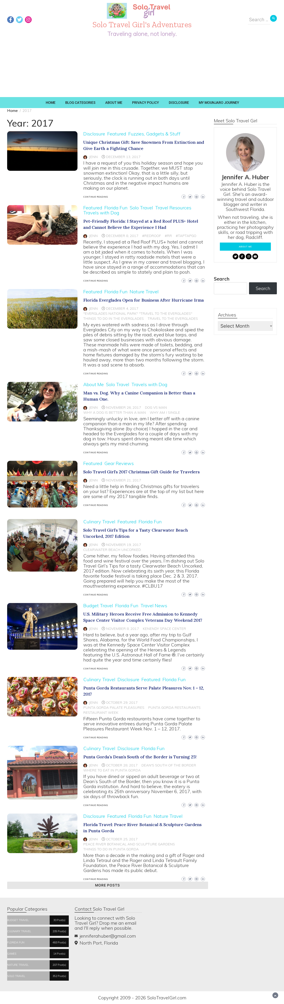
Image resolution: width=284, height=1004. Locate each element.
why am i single (165, 412)
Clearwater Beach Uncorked (112, 549)
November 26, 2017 (123, 407)
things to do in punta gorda (111, 849)
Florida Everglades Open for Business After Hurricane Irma (143, 300)
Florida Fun (116, 208)
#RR (168, 235)
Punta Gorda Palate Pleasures (113, 707)
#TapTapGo (186, 235)
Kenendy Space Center (164, 628)
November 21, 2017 (123, 480)
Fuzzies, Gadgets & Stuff (154, 134)
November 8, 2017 (122, 628)
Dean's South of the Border (168, 765)
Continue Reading (95, 196)
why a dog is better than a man (114, 412)
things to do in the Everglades (113, 318)
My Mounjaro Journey (219, 103)
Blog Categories (80, 103)
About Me (113, 103)
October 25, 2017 (122, 839)
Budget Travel (98, 605)
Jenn (93, 157)
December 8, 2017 (122, 235)
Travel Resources (173, 208)
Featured (116, 134)
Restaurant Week (100, 712)
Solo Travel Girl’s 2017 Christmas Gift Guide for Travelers (141, 472)
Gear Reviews (119, 463)
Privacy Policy (145, 103)
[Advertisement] (142, 68)
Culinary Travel (99, 521)
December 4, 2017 (122, 308)
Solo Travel (141, 208)
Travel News (153, 605)
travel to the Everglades (173, 318)
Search (222, 278)
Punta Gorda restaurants (174, 707)
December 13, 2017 (123, 157)
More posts (107, 885)
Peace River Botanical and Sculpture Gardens (129, 844)
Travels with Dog (101, 213)
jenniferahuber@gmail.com (108, 936)
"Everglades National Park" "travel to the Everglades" (137, 313)
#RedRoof (151, 235)
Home (50, 103)
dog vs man (156, 407)
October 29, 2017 (122, 702)
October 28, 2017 (122, 765)
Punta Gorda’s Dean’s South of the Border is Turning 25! (139, 757)
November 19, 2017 (123, 544)
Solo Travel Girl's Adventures (142, 24)
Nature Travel (144, 291)
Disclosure (179, 103)
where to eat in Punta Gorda (112, 770)
